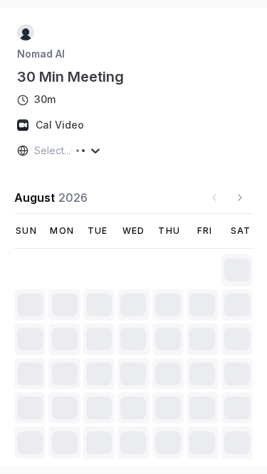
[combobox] (35, 150)
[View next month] (240, 197)
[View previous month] (214, 197)
